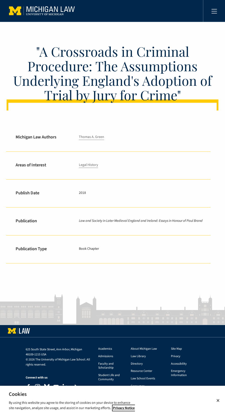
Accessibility (179, 364)
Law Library (138, 356)
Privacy (175, 356)
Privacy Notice (124, 408)
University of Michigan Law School (43, 11)
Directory (137, 364)
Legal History (88, 164)
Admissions (105, 356)
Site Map (176, 349)
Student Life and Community (109, 377)
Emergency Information (179, 373)
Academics (105, 349)
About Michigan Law (144, 349)
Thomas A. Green (91, 136)
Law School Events (143, 379)
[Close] (218, 400)
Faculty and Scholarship (106, 366)
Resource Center (141, 371)
